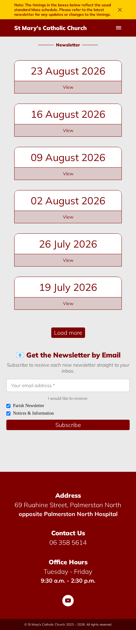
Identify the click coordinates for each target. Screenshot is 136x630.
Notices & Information (33, 413)
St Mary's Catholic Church (50, 28)
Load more (68, 332)
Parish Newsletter (28, 405)
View (68, 87)
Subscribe (68, 425)
